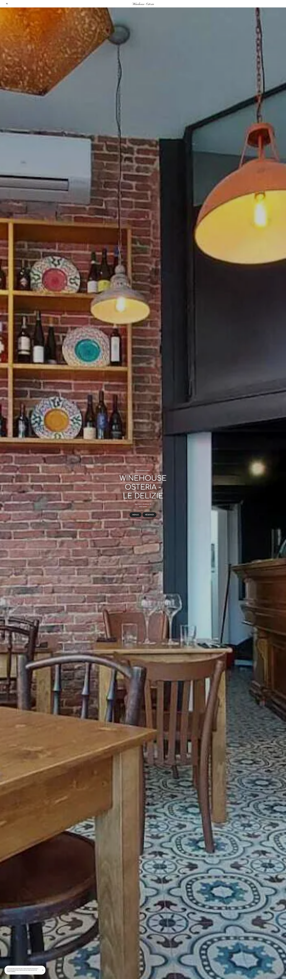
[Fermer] (43, 970)
